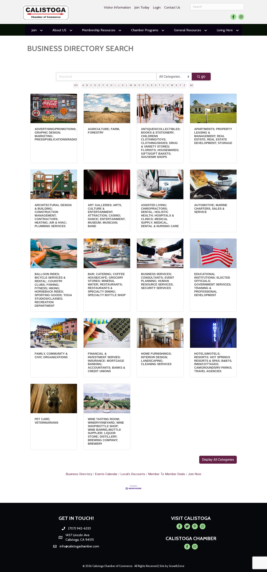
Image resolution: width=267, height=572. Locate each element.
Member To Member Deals (166, 474)
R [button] (151, 85)
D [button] (95, 85)
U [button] (163, 85)
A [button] (83, 85)
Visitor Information (117, 7)
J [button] (118, 85)
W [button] (172, 85)
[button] (218, 460)
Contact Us (172, 7)
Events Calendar (106, 474)
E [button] (99, 85)
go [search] (203, 76)
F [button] (103, 85)
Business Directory (79, 474)
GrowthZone (176, 566)
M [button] (131, 85)
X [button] (176, 85)
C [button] (91, 85)
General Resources (187, 30)
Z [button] (184, 85)
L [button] (126, 85)
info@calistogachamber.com (79, 546)
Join (34, 30)
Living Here (225, 30)
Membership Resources (98, 30)
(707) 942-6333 (79, 528)
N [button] (135, 85)
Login (157, 7)
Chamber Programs (144, 30)
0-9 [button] (75, 85)
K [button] (122, 85)
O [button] (139, 85)
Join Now (194, 474)
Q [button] (148, 85)
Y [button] (180, 85)
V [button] (168, 85)
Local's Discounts (132, 474)
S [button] (155, 85)
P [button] (143, 85)
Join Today (141, 7)
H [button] (111, 85)
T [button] (159, 85)
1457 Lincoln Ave (77, 535)
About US (59, 30)
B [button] (87, 85)
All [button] (191, 85)
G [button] (107, 85)
